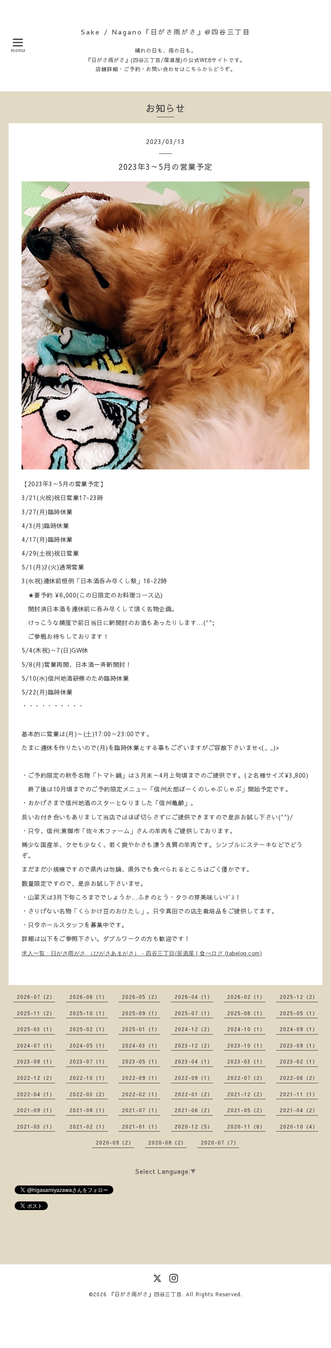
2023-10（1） (246, 1045)
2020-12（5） (194, 1126)
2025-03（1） (36, 1029)
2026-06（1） (88, 996)
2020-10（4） (299, 1126)
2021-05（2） (246, 1110)
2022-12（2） (36, 1077)
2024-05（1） (88, 1045)
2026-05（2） (141, 996)
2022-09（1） (141, 1077)
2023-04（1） (194, 1061)
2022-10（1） (88, 1077)
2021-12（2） (246, 1094)
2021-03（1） (36, 1126)
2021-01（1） (141, 1126)
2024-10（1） (246, 1029)
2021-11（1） (299, 1094)
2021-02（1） (88, 1126)
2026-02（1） (246, 996)
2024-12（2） (194, 1029)
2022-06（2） (299, 1077)
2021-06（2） (194, 1110)
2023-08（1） (36, 1061)
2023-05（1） (141, 1061)
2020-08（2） (167, 1142)
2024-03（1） (141, 1045)
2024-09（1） (299, 1029)
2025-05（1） (299, 1013)
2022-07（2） (246, 1077)
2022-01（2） (194, 1094)
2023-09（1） (299, 1045)
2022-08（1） (194, 1077)
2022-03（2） (88, 1094)
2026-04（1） (194, 996)
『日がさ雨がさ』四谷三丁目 (145, 1294)
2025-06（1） (246, 1013)
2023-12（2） (194, 1045)
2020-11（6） (246, 1126)
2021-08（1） (88, 1110)
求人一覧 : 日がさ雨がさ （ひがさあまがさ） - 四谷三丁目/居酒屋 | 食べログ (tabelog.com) (142, 953)
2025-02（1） (88, 1029)
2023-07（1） (88, 1061)
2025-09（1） (141, 1013)
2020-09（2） (115, 1142)
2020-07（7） (220, 1142)
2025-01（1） (141, 1029)
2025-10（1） (88, 1013)
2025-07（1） (194, 1013)
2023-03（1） (246, 1061)
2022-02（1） (141, 1094)
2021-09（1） (36, 1110)
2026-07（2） (36, 996)
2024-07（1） (36, 1045)
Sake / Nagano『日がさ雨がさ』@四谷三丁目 (165, 31)
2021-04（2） (299, 1110)
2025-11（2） (36, 1013)
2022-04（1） (36, 1094)
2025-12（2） (299, 996)
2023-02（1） (299, 1061)
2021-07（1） (141, 1110)
